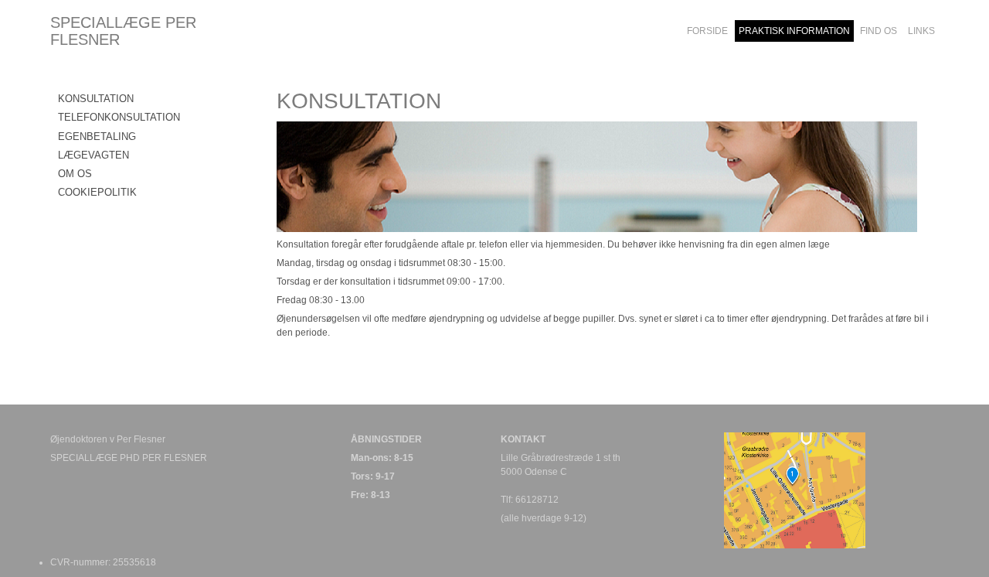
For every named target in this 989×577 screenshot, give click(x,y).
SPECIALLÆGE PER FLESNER (123, 31)
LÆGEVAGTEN (93, 155)
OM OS (75, 173)
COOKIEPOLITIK (97, 192)
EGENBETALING (97, 136)
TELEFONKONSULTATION (119, 117)
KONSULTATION (96, 98)
